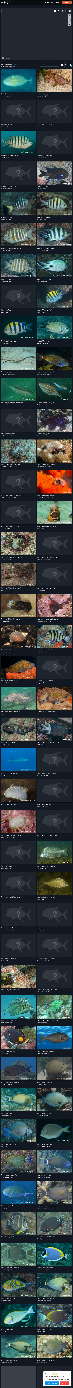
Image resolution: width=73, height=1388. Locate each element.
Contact (57, 2)
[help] (70, 11)
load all (17, 64)
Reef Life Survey (48, 2)
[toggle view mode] (62, 65)
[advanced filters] (62, 11)
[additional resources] (66, 11)
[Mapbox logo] (6, 58)
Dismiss (64, 1383)
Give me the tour (52, 1383)
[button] (49, 65)
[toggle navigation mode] (66, 65)
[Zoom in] (69, 15)
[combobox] (27, 11)
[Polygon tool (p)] (69, 21)
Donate (67, 2)
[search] (58, 11)
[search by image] (55, 11)
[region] (36, 37)
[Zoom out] (69, 18)
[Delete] (69, 24)
